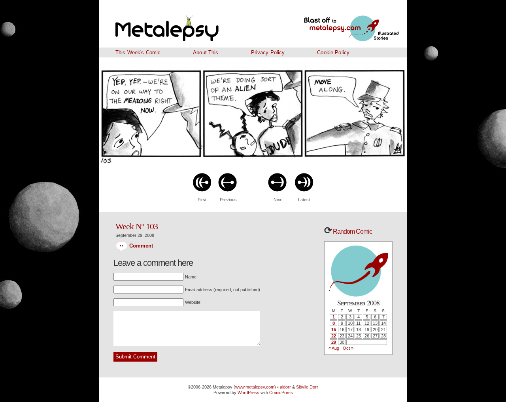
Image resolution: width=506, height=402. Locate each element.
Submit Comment (135, 357)
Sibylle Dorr (307, 387)
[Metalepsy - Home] (188, 24)
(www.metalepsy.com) (254, 387)
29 (333, 342)
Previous (228, 199)
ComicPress (281, 392)
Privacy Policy (268, 52)
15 (333, 329)
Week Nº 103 (136, 226)
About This (205, 52)
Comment (140, 246)
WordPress (248, 392)
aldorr (286, 387)
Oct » (348, 348)
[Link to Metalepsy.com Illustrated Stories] (342, 24)
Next (278, 199)
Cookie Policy (333, 52)
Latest (304, 199)
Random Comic (352, 231)
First (202, 199)
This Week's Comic (137, 52)
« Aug (334, 348)
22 (333, 335)
